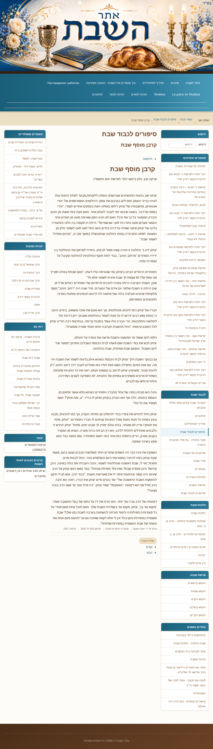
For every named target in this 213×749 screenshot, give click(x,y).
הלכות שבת (198, 513)
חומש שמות (198, 591)
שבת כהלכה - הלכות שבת (190, 643)
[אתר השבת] (106, 35)
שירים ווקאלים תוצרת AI (190, 383)
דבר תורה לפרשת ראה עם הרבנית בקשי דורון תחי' (189, 304)
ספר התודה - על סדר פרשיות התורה (188, 443)
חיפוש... (201, 144)
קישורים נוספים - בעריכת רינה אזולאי (187, 704)
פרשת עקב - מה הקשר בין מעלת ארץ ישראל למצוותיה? (185, 338)
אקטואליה (199, 693)
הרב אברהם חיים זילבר (25, 280)
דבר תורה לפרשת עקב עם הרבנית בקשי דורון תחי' (185, 317)
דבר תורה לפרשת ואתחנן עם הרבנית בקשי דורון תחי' (188, 372)
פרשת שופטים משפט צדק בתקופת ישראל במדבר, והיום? (187, 271)
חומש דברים (198, 615)
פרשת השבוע (197, 485)
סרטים (175, 83)
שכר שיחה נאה (31, 415)
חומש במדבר (197, 607)
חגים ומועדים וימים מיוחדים (188, 547)
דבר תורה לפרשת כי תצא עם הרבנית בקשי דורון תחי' (188, 216)
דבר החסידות (31, 272)
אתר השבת (193, 83)
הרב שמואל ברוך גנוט (27, 264)
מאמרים (200, 469)
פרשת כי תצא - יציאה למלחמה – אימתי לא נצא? (185, 237)
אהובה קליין (32, 256)
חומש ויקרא (198, 599)
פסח (37, 304)
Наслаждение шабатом (63, 83)
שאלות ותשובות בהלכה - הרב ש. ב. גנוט (185, 524)
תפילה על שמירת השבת (191, 166)
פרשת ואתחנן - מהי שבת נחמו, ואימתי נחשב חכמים (186, 352)
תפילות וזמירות (196, 477)
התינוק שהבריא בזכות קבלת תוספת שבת (26, 368)
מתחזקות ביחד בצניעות (191, 635)
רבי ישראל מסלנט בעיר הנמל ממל (26, 405)
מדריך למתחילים (153, 83)
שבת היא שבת (31, 357)
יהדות (202, 555)
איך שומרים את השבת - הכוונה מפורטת (111, 83)
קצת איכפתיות (31, 424)
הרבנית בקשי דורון (28, 296)
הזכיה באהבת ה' (195, 328)
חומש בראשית (197, 583)
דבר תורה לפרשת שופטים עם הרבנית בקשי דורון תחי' (187, 250)
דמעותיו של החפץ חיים (25, 349)
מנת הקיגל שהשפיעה (27, 387)
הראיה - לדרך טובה (194, 294)
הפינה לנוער (116, 94)
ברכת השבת (198, 659)
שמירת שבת (147, 540)
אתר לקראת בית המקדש (190, 651)
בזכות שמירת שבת (28, 378)
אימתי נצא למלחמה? (192, 226)
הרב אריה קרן (31, 312)
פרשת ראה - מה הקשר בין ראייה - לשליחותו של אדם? (185, 283)
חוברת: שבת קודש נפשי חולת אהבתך (187, 405)
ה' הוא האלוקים (196, 362)
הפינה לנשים (139, 94)
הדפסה (147, 159)
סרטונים (97, 94)
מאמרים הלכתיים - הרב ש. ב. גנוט (187, 537)
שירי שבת (200, 460)
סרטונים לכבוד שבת (193, 493)
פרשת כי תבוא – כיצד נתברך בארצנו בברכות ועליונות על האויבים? (188, 192)
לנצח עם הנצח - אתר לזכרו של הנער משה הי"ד (187, 683)
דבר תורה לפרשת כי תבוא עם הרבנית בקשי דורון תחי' (187, 177)
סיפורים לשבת (112, 528)
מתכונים (200, 415)
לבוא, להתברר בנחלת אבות (189, 205)
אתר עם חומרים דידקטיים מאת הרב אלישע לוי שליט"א (186, 670)
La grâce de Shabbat (186, 94)
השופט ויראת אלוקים (193, 260)
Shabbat (159, 94)
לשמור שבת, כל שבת (27, 395)
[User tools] (156, 154)
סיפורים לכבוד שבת (192, 432)
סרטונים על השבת (194, 453)
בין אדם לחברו (197, 563)
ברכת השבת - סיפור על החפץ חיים (25, 339)
